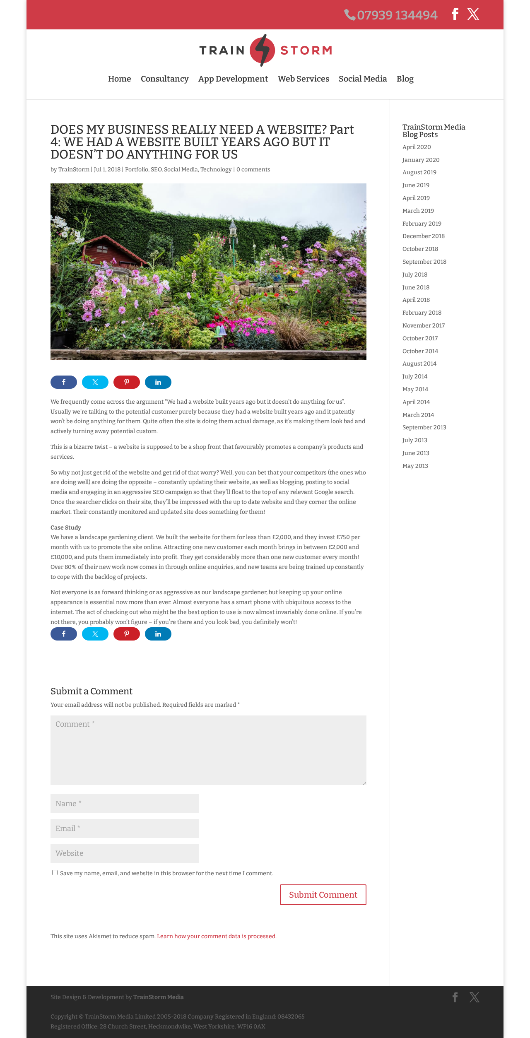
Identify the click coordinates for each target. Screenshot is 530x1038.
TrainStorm (73, 169)
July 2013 (414, 440)
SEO (156, 169)
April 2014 (416, 402)
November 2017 (423, 325)
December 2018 (423, 236)
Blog (405, 79)
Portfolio (136, 169)
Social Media (363, 79)
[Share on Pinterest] (126, 382)
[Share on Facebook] (64, 382)
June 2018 (415, 287)
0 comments (253, 169)
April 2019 (416, 198)
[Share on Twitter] (95, 382)
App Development (233, 79)
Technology (216, 169)
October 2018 (420, 249)
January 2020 (421, 160)
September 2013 (424, 427)
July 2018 (414, 274)
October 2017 (420, 338)
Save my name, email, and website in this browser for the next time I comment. (166, 873)
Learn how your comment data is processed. (217, 936)
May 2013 (415, 466)
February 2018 (421, 312)
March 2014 (418, 415)
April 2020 (416, 147)
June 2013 (415, 453)
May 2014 (415, 389)
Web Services (303, 79)
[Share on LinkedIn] (158, 382)
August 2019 (419, 172)
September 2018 (424, 261)
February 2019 (421, 223)
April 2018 (416, 299)
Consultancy (165, 79)
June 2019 (415, 185)
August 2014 (419, 363)
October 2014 (420, 351)
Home (119, 79)
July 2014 (414, 376)
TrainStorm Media (158, 997)
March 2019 (418, 210)
